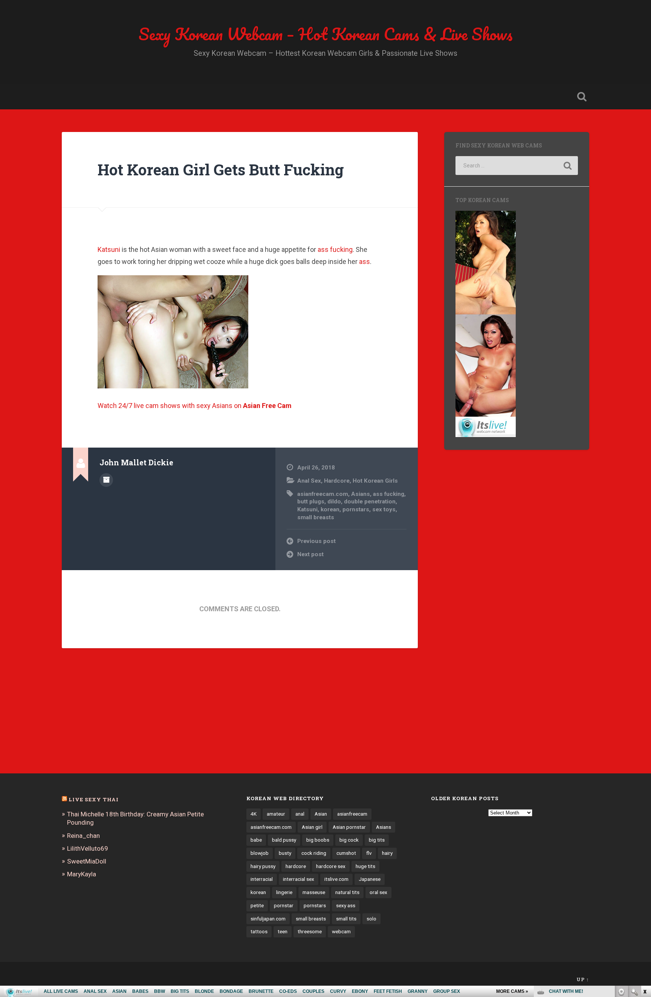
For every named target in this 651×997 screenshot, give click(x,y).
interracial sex (298, 879)
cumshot (346, 853)
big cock (349, 840)
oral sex (378, 892)
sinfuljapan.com (268, 919)
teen (282, 931)
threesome (310, 931)
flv (369, 853)
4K (254, 814)
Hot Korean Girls (375, 480)
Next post (310, 554)
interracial (262, 879)
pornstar (283, 905)
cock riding (313, 853)
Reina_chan (83, 835)
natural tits (347, 892)
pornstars (355, 509)
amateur (276, 814)
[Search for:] (516, 165)
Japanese (370, 879)
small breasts (315, 517)
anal (299, 814)
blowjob (260, 853)
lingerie (284, 892)
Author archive (106, 480)
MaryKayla (81, 874)
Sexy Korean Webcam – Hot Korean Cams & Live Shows (326, 33)
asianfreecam (352, 814)
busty (285, 853)
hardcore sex (330, 866)
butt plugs (310, 501)
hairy (387, 853)
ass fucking (335, 249)
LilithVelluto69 (87, 848)
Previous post (316, 541)
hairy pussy (263, 866)
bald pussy (284, 840)
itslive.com (336, 879)
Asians (360, 494)
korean (330, 509)
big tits (377, 840)
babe (256, 840)
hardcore (296, 866)
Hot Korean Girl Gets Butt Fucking (221, 169)
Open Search (581, 96)
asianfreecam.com (322, 494)
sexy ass (345, 905)
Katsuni (109, 249)
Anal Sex (309, 480)
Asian (321, 814)
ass (364, 261)
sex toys (384, 509)
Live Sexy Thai (94, 799)
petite (257, 905)
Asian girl (312, 827)
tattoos (259, 931)
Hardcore (337, 480)
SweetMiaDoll (86, 861)
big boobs (317, 840)
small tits (346, 919)
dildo (334, 501)
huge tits (365, 866)
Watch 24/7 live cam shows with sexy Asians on (195, 406)
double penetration (370, 501)
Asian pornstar (349, 827)
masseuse (314, 892)
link (644, 879)
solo (371, 919)
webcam (341, 931)
